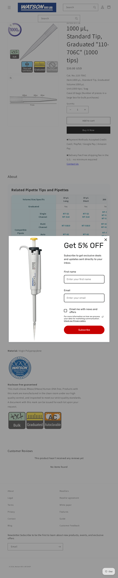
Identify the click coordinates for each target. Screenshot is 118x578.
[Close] (105, 239)
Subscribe (84, 329)
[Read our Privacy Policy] (102, 317)
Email (67, 290)
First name (70, 271)
